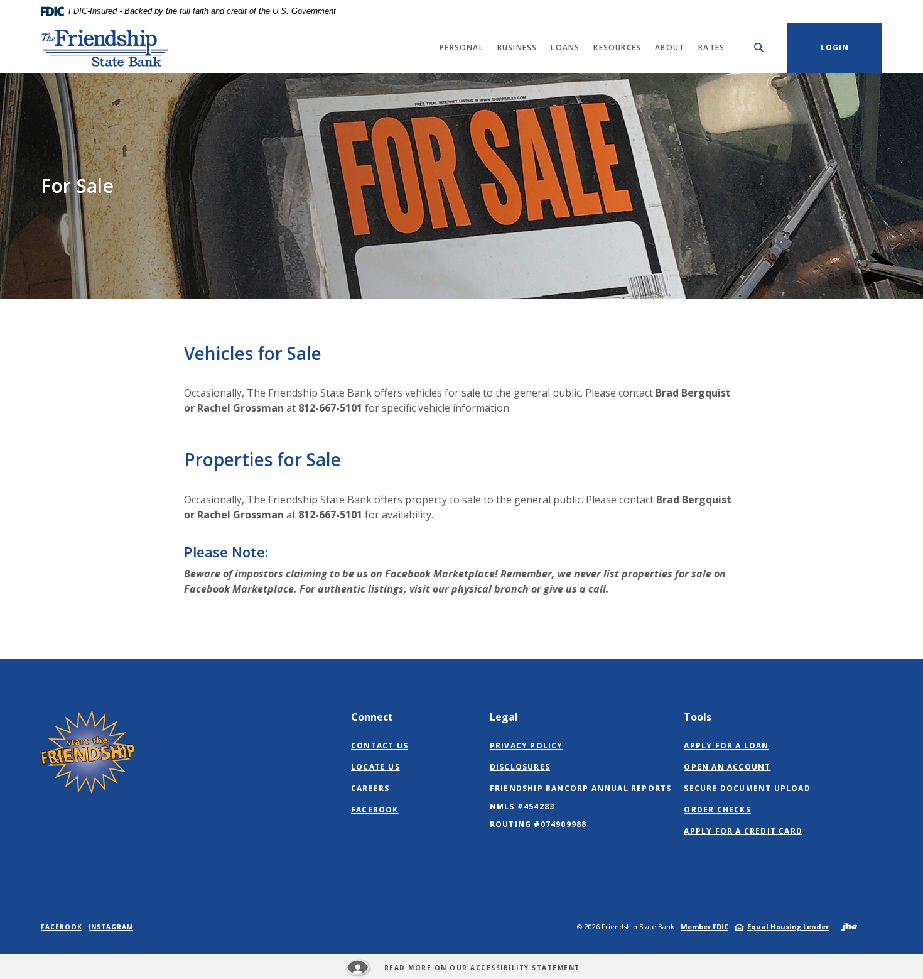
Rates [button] (711, 47)
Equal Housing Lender (788, 926)
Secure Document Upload (747, 788)
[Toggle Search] (759, 47)
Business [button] (517, 47)
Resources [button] (617, 47)
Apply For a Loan (726, 745)
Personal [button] (461, 47)
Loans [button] (565, 47)
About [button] (669, 47)
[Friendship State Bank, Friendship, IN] (105, 48)
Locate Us (375, 767)
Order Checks (717, 809)
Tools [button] (697, 717)
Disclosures (520, 767)
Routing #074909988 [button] (538, 824)
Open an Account (727, 767)
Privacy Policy (526, 745)
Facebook (375, 810)
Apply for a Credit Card (743, 831)
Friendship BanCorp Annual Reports (581, 788)
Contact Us (379, 745)
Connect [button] (372, 717)
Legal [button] (504, 717)
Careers (370, 788)
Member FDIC (704, 926)
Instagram (111, 926)
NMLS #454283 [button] (522, 806)
